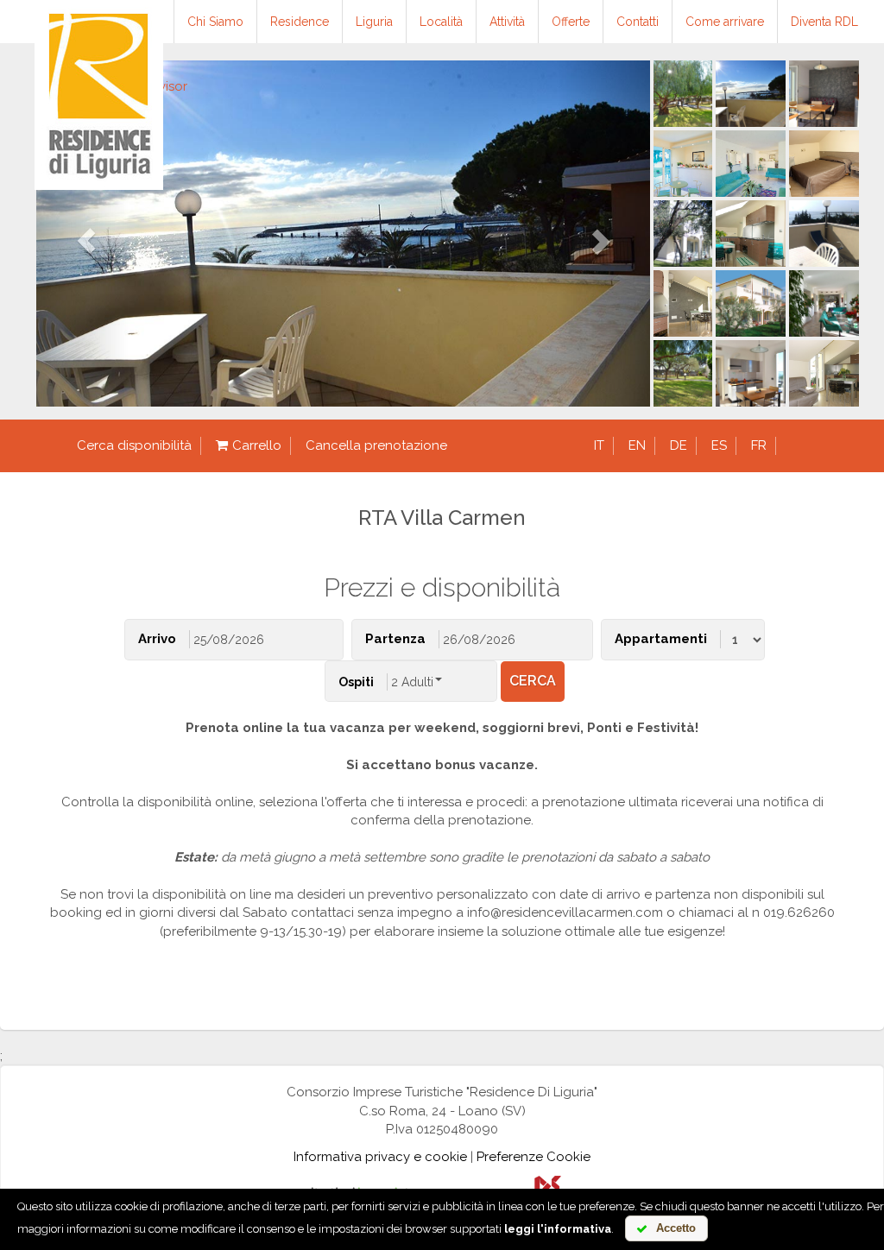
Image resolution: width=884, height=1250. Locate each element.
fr (759, 445)
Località (441, 21)
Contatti (637, 21)
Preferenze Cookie (533, 1157)
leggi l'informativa (557, 1228)
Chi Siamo (215, 21)
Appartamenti (661, 639)
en (637, 445)
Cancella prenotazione (376, 445)
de (678, 445)
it (599, 445)
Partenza (395, 639)
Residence (299, 21)
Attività (507, 21)
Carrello (256, 445)
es (719, 445)
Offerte (571, 21)
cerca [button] (532, 680)
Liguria (374, 21)
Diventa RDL (824, 21)
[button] (82, 233)
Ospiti (356, 682)
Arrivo (157, 639)
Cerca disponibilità (134, 445)
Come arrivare (724, 21)
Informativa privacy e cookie (380, 1157)
